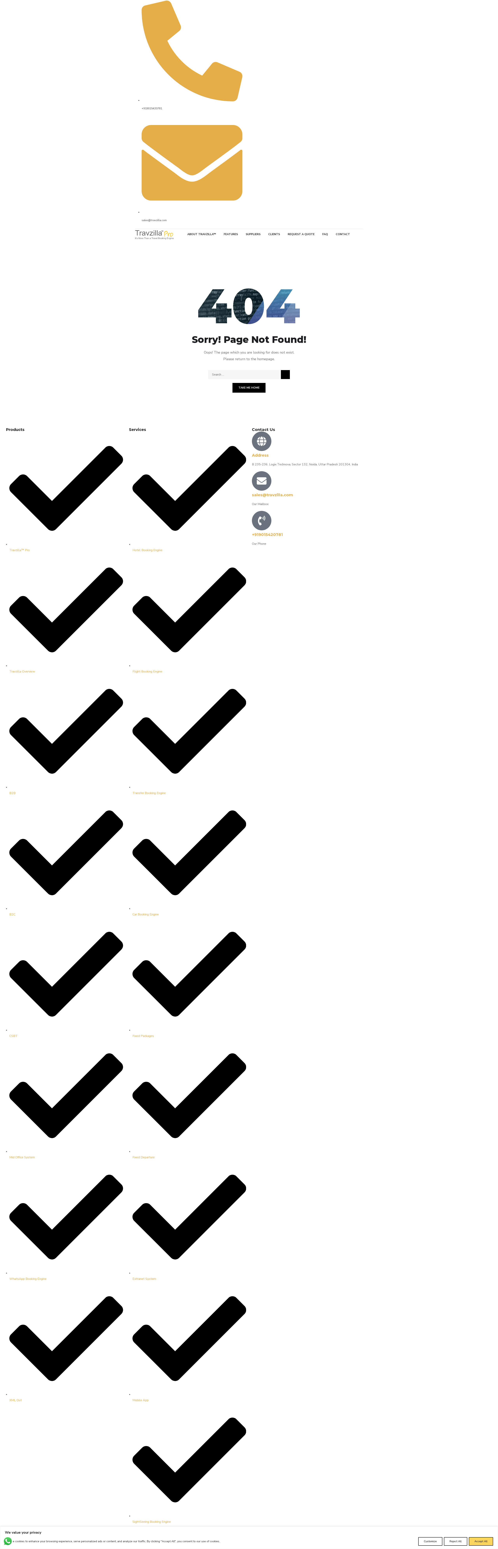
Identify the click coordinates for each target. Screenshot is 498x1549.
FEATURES (231, 234)
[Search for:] (249, 374)
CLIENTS (274, 234)
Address (260, 455)
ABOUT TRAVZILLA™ (201, 234)
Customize (430, 1541)
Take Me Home (249, 388)
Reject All (456, 1541)
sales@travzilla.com (272, 495)
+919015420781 (267, 534)
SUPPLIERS (253, 234)
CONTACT (343, 234)
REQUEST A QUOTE (301, 234)
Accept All (480, 1541)
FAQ (325, 234)
